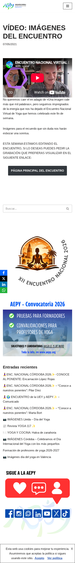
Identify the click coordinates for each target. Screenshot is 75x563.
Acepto (39, 558)
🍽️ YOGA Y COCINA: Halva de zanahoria (29, 432)
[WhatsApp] (3, 290)
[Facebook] (3, 273)
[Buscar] (67, 209)
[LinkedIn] (3, 284)
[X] (3, 279)
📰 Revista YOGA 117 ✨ (19, 426)
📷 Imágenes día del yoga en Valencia (27, 457)
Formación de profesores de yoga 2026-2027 (31, 450)
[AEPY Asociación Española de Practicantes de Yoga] (14, 6)
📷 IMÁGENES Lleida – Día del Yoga (26, 419)
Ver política (54, 558)
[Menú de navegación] (67, 6)
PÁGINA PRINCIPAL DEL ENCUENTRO (37, 170)
